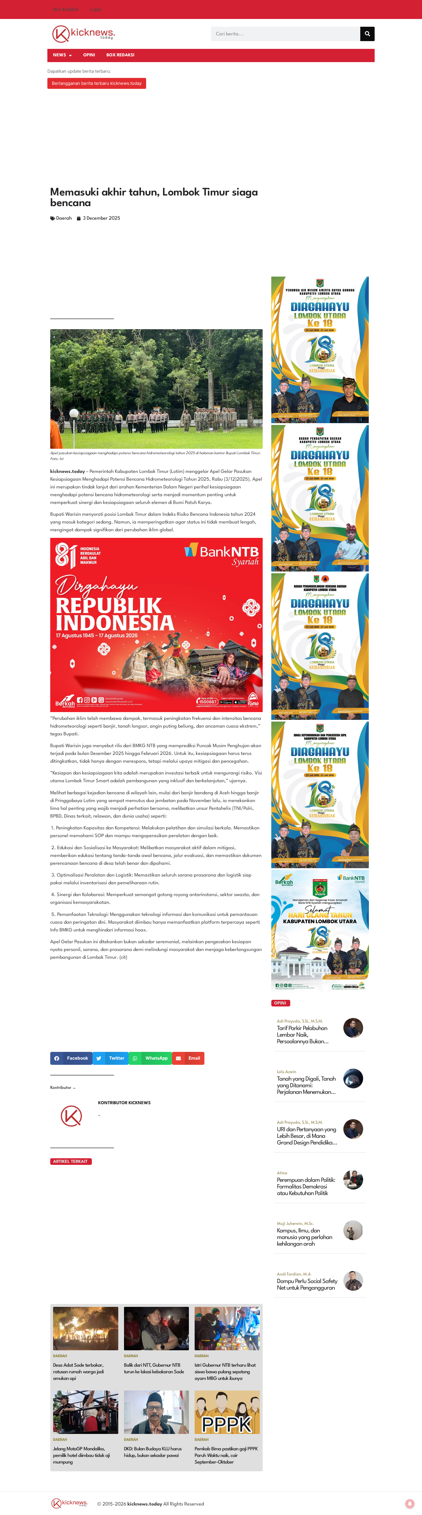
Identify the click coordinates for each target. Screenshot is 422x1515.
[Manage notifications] (410, 1503)
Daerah (64, 218)
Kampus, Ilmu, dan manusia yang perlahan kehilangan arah (304, 1237)
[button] (71, 1058)
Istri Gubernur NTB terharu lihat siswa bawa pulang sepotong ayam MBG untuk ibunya (225, 1372)
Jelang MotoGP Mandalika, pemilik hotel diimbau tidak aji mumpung (81, 1456)
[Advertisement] (211, 138)
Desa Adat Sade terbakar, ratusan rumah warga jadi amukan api (78, 1372)
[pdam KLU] (320, 421)
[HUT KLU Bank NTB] (320, 991)
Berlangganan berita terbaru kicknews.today (97, 83)
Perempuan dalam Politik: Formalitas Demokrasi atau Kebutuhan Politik (306, 1187)
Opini (89, 55)
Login (96, 9)
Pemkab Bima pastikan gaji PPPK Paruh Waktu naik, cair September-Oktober (226, 1456)
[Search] (367, 34)
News (59, 55)
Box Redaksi (65, 9)
